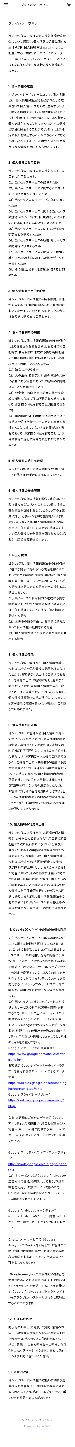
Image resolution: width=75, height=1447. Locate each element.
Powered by (33, 1426)
